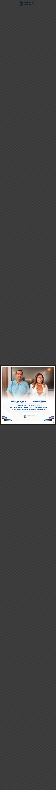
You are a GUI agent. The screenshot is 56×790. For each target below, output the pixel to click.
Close (53, 422)
